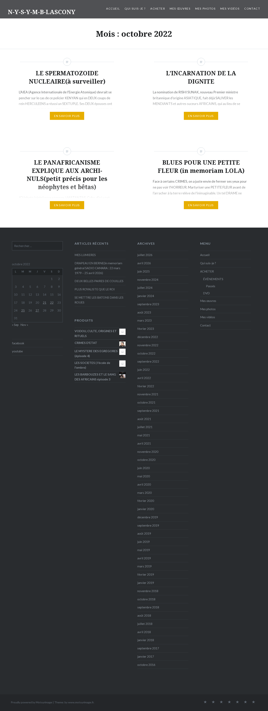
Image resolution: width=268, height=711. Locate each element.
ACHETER (157, 8)
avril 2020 (144, 484)
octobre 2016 (146, 664)
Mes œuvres (180, 8)
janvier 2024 (145, 296)
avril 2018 (144, 632)
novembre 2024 (147, 279)
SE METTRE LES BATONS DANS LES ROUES (99, 300)
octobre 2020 (146, 459)
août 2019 (144, 533)
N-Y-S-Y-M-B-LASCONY (41, 12)
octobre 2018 (146, 599)
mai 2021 (143, 435)
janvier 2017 (145, 656)
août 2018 (144, 615)
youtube (17, 351)
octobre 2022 (146, 353)
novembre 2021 (147, 394)
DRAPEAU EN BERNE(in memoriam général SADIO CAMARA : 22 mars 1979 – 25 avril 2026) (98, 268)
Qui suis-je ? (135, 8)
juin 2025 (143, 271)
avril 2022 (144, 378)
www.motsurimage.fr (81, 702)
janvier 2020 (145, 509)
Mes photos (205, 8)
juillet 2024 (144, 287)
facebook (18, 343)
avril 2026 (144, 263)
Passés (210, 286)
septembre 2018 (148, 607)
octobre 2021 (146, 402)
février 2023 (145, 328)
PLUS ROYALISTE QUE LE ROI (95, 289)
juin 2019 (143, 541)
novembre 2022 (147, 345)
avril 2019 (144, 558)
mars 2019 (144, 566)
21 (44, 302)
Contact (252, 8)
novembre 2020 (147, 451)
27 (37, 310)
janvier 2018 (145, 640)
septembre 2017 (148, 648)
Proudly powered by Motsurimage (31, 702)
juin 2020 (143, 468)
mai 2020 (143, 476)
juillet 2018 (144, 623)
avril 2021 (144, 443)
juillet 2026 (144, 255)
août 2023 (144, 312)
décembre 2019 (147, 517)
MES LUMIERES (85, 255)
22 (52, 302)
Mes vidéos (230, 8)
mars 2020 (144, 492)
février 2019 (145, 574)
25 (23, 310)
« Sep (15, 324)
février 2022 (145, 386)
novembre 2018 (147, 591)
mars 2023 (144, 320)
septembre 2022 (148, 361)
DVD (206, 293)
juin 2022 (143, 369)
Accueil (113, 8)
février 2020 (145, 500)
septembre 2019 (148, 525)
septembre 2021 (148, 410)
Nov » (24, 324)
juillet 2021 (144, 427)
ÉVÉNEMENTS (213, 279)
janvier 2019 (145, 582)
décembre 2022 (147, 337)
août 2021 (144, 419)
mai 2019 (143, 550)
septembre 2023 (148, 304)
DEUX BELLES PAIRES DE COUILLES (99, 281)
